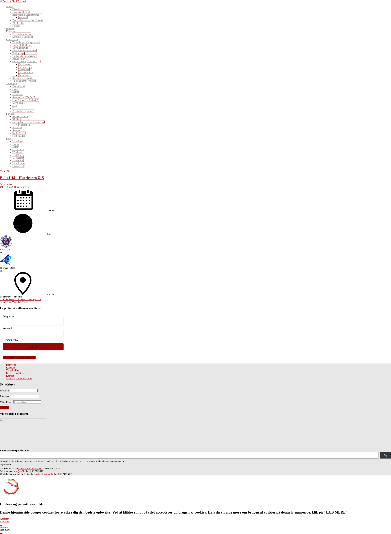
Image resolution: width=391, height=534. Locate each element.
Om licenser (24, 64)
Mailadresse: (6, 402)
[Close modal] (1, 525)
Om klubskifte (25, 67)
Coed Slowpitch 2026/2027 (25, 100)
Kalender (10, 367)
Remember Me (11, 340)
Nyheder (10, 28)
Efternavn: (5, 396)
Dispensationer (25, 72)
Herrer (15, 89)
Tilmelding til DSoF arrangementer (19, 357)
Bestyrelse (11, 364)
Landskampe (18, 163)
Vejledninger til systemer (24, 80)
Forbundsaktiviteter (21, 34)
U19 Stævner (18, 102)
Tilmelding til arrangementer (26, 42)
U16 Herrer (18, 160)
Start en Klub (18, 135)
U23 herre (17, 152)
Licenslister (23, 69)
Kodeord (7, 328)
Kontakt (16, 25)
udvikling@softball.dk (47, 474)
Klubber (16, 119)
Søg (385, 455)
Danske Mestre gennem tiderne (27, 20)
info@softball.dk (22, 471)
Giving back (18, 166)
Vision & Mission (20, 12)
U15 (14, 105)
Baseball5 (17, 127)
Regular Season (21, 187)
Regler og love (19, 58)
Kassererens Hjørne (21, 78)
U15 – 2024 (6, 187)
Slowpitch (17, 130)
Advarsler (23, 75)
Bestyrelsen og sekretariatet (25, 14)
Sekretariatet (6, 184)
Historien (16, 9)
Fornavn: (4, 390)
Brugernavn (9, 316)
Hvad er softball (20, 116)
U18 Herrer (18, 157)
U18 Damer (18, 155)
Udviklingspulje (20, 47)
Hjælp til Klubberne (22, 45)
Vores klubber (13, 370)
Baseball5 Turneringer (23, 111)
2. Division (17, 94)
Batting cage (18, 53)
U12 (14, 108)
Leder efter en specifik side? (14, 450)
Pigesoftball (24, 124)
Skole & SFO (19, 133)
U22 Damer (18, 149)
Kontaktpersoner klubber (24, 50)
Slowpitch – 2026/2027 (23, 97)
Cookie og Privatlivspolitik (19, 378)
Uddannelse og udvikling (24, 56)
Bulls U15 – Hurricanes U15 (22, 178)
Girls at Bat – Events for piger (26, 122)
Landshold (17, 141)
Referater (22, 17)
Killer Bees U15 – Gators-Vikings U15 (20, 299)
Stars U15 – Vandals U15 (14, 302)
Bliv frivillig (18, 23)
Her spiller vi (18, 86)
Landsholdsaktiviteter (22, 36)
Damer (15, 91)
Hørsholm (50, 294)
